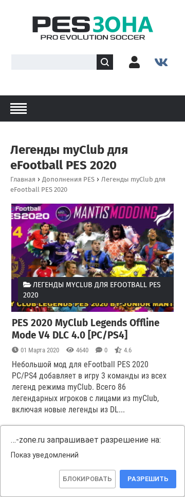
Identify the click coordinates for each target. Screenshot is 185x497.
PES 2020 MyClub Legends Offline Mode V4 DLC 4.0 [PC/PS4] (85, 329)
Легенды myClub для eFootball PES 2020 (92, 290)
